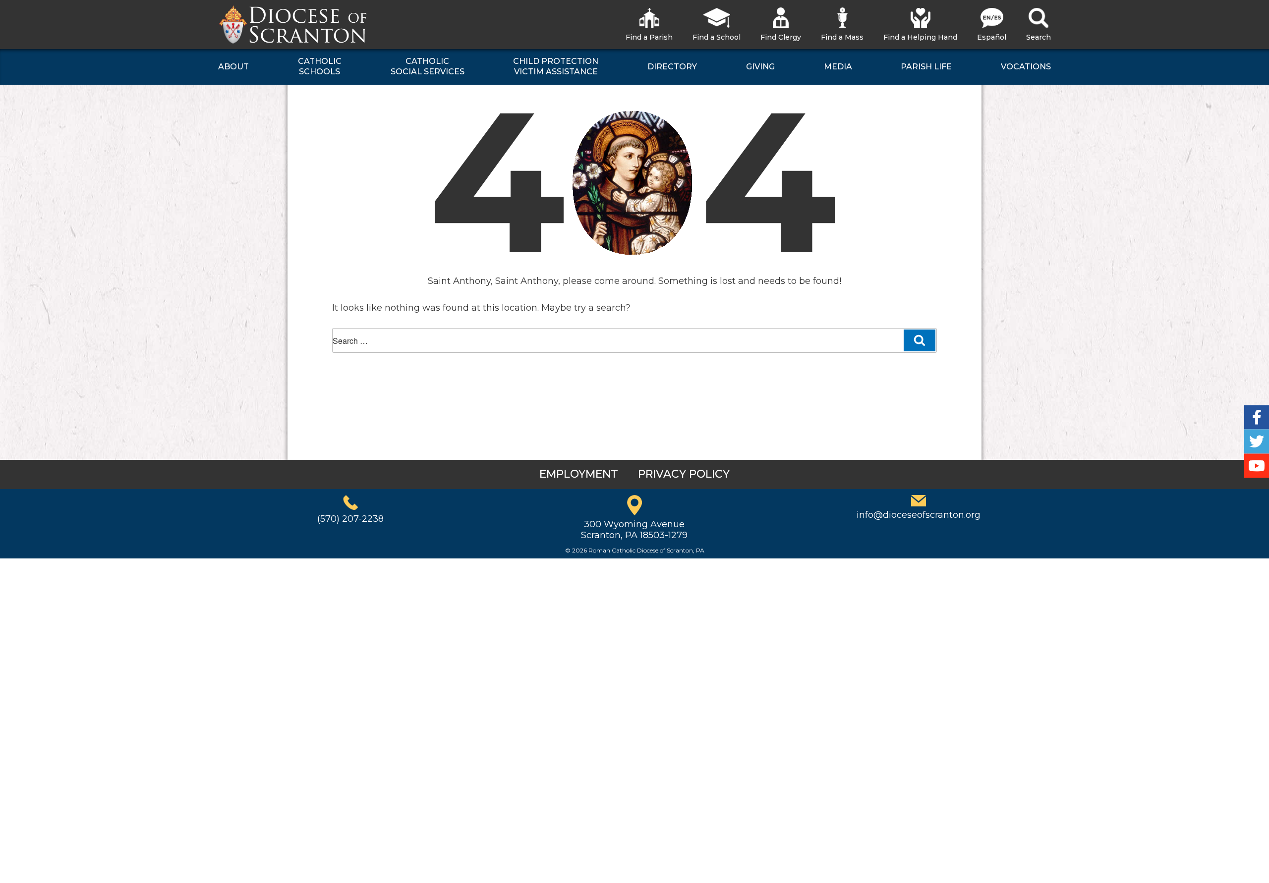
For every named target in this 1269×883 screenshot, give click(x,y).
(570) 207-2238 (350, 518)
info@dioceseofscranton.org (919, 514)
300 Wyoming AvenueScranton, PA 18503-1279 (634, 530)
